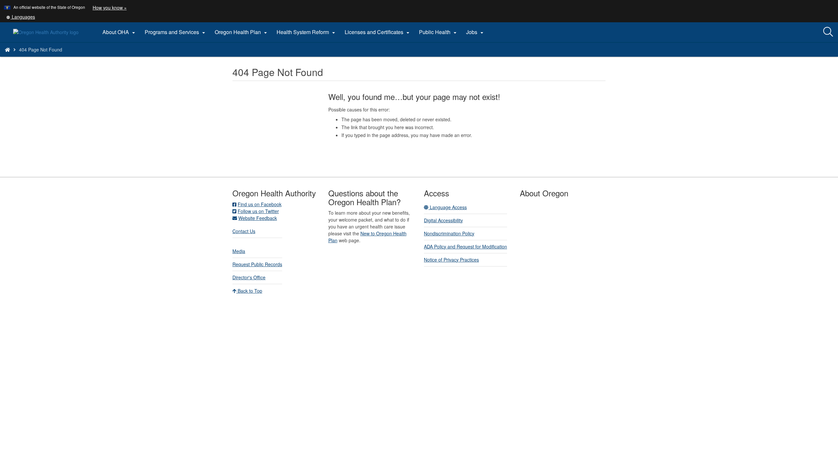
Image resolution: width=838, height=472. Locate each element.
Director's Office (248, 277)
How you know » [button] (110, 7)
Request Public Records (257, 264)
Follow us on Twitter (258, 211)
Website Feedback (257, 218)
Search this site (110, 58)
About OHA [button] (119, 32)
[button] (20, 16)
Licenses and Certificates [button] (378, 32)
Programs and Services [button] (176, 32)
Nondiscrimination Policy (449, 233)
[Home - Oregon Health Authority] (7, 49)
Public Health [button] (438, 32)
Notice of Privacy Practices (451, 259)
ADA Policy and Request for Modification (465, 246)
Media (238, 251)
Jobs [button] (475, 32)
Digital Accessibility (443, 220)
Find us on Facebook (260, 204)
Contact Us (243, 231)
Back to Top (249, 290)
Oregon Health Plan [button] (242, 32)
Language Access (447, 207)
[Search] (828, 32)
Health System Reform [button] (307, 32)
